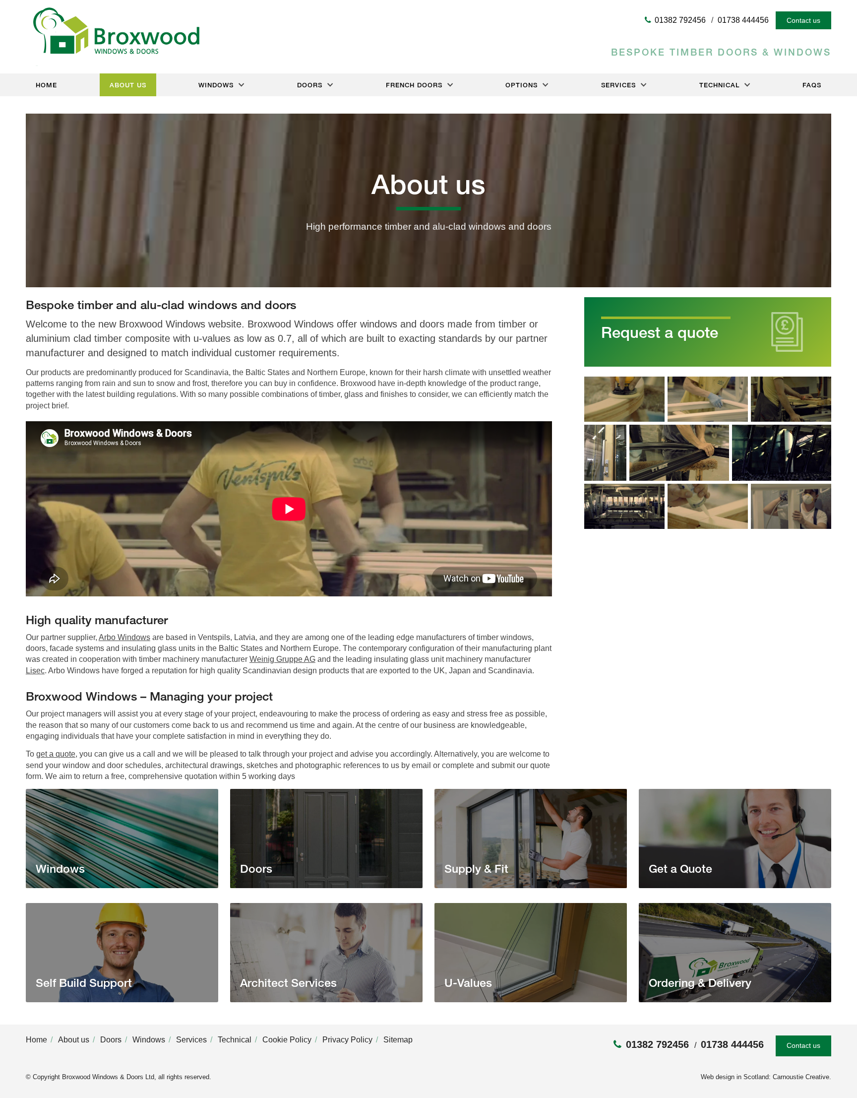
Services (618, 85)
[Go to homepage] (112, 63)
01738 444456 (743, 20)
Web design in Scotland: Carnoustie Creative (765, 1077)
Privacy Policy (347, 1039)
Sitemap (398, 1039)
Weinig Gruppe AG (282, 659)
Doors (309, 85)
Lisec (35, 670)
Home (46, 85)
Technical (719, 85)
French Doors (414, 85)
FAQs (811, 85)
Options (521, 85)
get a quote (55, 754)
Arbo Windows (124, 637)
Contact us (803, 20)
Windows (216, 85)
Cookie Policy (286, 1039)
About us (128, 85)
